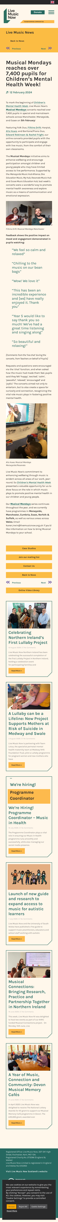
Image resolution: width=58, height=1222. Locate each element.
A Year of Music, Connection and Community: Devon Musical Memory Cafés (27, 1084)
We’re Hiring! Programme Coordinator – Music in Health (28, 815)
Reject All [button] (23, 1206)
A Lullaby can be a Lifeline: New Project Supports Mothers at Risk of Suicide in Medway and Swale (28, 723)
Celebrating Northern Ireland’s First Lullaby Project (27, 637)
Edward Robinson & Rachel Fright (25, 134)
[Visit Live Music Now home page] (11, 22)
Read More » (16, 671)
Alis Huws (11, 131)
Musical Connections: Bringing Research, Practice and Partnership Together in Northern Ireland (29, 994)
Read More (12, 1211)
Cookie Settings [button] (39, 1206)
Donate (38, 12)
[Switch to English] (52, 2)
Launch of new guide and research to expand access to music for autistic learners (28, 903)
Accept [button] (11, 1206)
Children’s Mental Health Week (34, 482)
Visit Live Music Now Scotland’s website (26, 1171)
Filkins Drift (34, 127)
